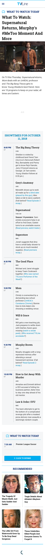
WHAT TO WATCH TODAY (23, 12)
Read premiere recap (26, 251)
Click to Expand (23, 458)
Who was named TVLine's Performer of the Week (27, 277)
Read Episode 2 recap (26, 364)
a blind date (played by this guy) (27, 194)
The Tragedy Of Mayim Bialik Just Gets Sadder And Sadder (9, 500)
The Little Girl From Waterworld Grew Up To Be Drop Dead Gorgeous (11, 535)
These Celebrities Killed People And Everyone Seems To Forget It (33, 535)
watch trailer (34, 228)
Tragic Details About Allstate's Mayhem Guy (33, 499)
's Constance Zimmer (24, 302)
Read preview (22, 228)
